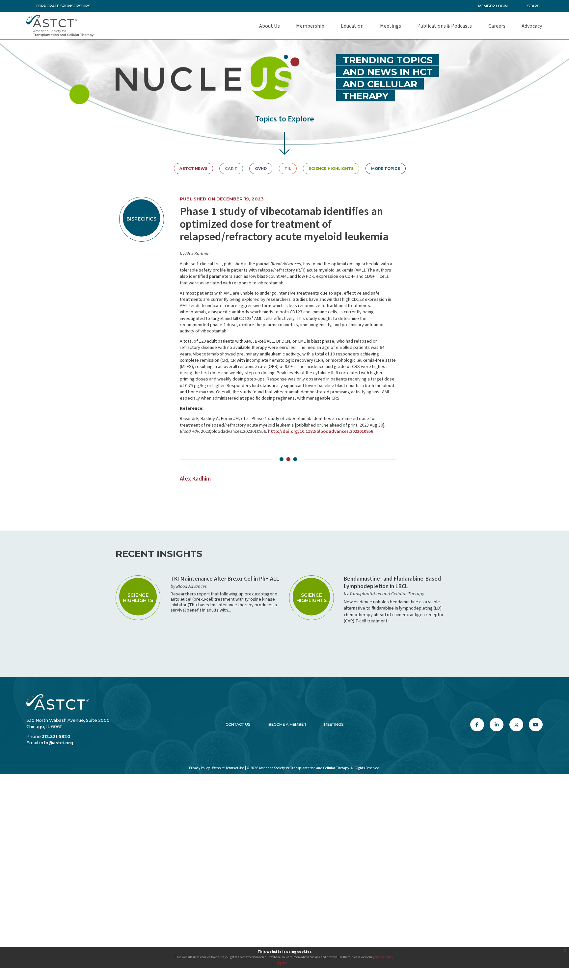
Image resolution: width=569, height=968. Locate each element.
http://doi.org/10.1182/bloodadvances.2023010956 (320, 431)
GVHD (261, 168)
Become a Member (287, 724)
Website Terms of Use (228, 768)
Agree (282, 962)
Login (32, 752)
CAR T (231, 168)
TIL (287, 168)
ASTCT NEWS (193, 168)
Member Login (493, 6)
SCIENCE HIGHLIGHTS (331, 168)
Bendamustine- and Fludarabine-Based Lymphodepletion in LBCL (392, 582)
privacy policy (383, 957)
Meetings (333, 724)
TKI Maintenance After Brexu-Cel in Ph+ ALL (225, 579)
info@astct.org (56, 742)
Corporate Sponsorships (63, 6)
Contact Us (238, 724)
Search (535, 6)
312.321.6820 (56, 736)
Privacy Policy (199, 768)
